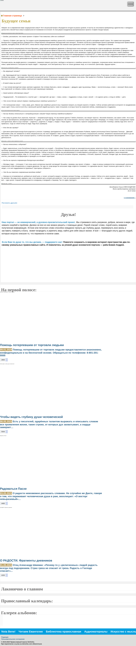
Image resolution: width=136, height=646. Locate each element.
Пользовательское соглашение (13, 639)
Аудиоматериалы (95, 631)
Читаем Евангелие (31, 631)
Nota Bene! (8, 631)
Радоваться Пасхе (13, 488)
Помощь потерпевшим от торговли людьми (32, 345)
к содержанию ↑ (130, 198)
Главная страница (12, 15)
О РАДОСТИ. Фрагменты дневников (26, 560)
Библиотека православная (63, 631)
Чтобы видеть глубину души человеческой (31, 417)
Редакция (4, 637)
